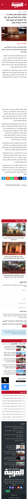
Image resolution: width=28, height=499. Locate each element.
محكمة (24, 58)
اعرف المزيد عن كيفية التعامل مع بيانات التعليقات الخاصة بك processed (15, 332)
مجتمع (20, 12)
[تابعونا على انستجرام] (13, 487)
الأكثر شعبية (14, 344)
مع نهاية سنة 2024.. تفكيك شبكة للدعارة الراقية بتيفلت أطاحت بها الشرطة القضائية (10, 353)
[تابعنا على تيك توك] (7, 487)
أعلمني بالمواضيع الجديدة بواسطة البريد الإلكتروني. (14, 324)
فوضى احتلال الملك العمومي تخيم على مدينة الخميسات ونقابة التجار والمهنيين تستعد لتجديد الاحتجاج (9, 373)
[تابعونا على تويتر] (15, 487)
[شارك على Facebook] (24, 178)
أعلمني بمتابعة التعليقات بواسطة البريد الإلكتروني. (14, 321)
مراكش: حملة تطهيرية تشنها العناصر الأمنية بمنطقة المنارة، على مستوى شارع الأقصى (13, 276)
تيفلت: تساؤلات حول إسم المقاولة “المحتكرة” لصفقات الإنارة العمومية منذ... (10, 458)
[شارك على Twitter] (20, 178)
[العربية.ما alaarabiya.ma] (14, 473)
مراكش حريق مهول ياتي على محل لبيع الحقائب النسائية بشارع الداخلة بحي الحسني (13, 257)
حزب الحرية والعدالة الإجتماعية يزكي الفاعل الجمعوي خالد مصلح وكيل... (14, 427)
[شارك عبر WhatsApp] (11, 178)
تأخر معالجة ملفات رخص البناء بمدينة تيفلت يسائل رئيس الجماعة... (14, 439)
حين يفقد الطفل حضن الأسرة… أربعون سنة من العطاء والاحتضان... (13, 435)
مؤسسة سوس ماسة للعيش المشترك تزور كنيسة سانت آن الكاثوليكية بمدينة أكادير (10, 360)
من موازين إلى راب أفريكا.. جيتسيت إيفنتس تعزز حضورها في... (14, 431)
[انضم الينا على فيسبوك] (10, 487)
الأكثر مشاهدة (21, 344)
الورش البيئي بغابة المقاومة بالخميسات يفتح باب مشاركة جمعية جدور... (10, 464)
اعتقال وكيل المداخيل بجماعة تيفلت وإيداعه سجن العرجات (14, 238)
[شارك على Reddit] (7, 178)
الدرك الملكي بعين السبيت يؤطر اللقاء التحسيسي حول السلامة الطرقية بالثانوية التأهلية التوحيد (9, 367)
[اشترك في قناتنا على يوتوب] (18, 487)
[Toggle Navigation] (25, 5)
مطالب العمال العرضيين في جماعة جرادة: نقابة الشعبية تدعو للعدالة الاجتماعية (10, 347)
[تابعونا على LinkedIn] (21, 487)
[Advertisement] (14, 93)
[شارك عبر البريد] (16, 178)
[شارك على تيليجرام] (3, 178)
